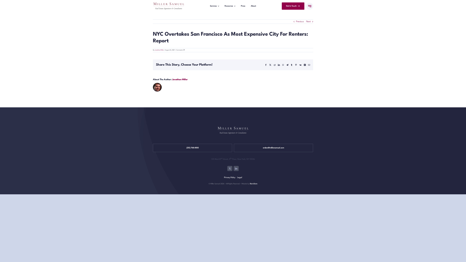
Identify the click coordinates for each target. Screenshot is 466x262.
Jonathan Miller (159, 50)
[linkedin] (236, 168)
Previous (300, 21)
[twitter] (229, 168)
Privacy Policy (229, 177)
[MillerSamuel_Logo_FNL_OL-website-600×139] (168, 4)
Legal (239, 177)
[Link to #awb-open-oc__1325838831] (309, 6)
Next (308, 21)
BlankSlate (253, 184)
